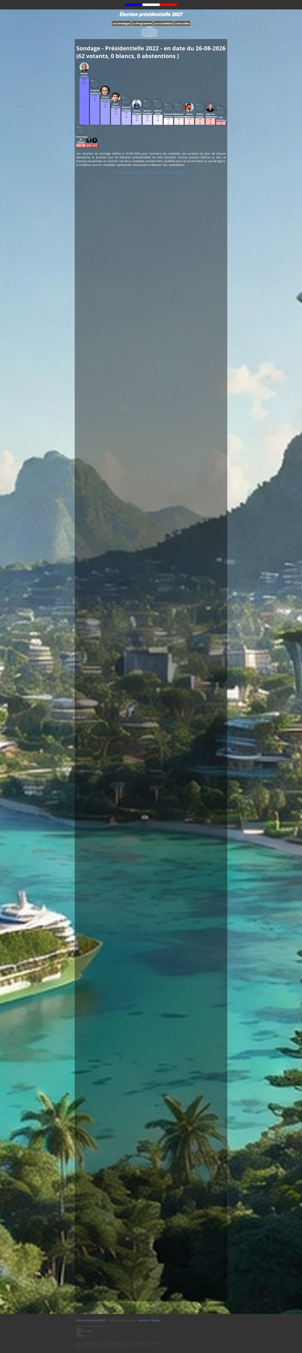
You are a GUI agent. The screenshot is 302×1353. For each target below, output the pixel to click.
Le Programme (142, 23)
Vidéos (79, 1333)
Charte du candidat (84, 1331)
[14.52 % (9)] (95, 124)
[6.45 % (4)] (126, 124)
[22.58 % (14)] (84, 124)
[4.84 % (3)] (137, 124)
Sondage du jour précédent (169, 172)
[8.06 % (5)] (115, 124)
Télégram (80, 1335)
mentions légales (149, 1320)
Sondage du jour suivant (131, 172)
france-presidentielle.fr (91, 1320)
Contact (79, 1328)
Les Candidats (163, 23)
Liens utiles (182, 23)
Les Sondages (121, 23)
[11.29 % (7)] (105, 124)
